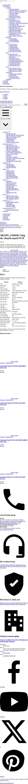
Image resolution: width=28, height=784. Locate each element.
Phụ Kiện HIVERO (14, 41)
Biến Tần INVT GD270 (15, 71)
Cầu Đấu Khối (13, 38)
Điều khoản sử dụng (5, 603)
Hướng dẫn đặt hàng (15, 565)
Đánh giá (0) (6, 271)
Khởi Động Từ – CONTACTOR (17, 33)
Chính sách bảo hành (10, 604)
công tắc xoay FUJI (14, 264)
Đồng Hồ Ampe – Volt (15, 55)
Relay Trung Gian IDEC (15, 51)
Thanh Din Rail (13, 14)
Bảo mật (11, 783)
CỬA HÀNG (6, 6)
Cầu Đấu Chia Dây (14, 9)
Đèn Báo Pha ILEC (14, 58)
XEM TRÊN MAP (4, 91)
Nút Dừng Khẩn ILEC (15, 62)
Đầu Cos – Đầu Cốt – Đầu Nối (17, 12)
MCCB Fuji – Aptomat (15, 22)
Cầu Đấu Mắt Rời (13, 40)
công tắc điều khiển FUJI (13, 255)
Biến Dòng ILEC (13, 54)
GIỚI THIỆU (6, 83)
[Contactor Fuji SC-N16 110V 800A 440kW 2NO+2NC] (11, 433)
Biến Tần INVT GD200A (15, 69)
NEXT (1, 231)
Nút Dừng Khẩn (13, 47)
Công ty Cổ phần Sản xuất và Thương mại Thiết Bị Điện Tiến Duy (14, 640)
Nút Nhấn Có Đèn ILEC (15, 60)
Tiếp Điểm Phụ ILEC (14, 65)
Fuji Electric (16, 265)
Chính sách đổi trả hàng (16, 603)
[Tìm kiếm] (25, 104)
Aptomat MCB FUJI (14, 20)
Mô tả (4, 269)
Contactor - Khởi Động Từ (6, 363)
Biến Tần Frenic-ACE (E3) (16, 29)
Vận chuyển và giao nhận (11, 566)
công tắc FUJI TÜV (20, 262)
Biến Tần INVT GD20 (15, 68)
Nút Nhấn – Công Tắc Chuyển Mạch (18, 23)
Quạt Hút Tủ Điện (13, 76)
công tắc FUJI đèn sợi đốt (13, 261)
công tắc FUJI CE (11, 258)
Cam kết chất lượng (5, 565)
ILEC (7, 52)
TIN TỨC (5, 81)
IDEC (7, 43)
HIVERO (8, 37)
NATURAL (9, 72)
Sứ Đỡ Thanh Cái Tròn (15, 17)
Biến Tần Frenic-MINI (15, 31)
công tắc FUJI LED (10, 262)
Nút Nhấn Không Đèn (14, 50)
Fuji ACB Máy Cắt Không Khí (17, 26)
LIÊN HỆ (5, 82)
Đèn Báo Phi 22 (13, 45)
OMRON (8, 79)
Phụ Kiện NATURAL (14, 78)
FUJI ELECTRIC (10, 19)
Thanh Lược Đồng (14, 13)
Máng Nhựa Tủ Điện (14, 16)
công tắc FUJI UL (4, 264)
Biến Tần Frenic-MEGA (15, 30)
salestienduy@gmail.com (9, 655)
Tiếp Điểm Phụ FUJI (14, 34)
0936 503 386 (6, 653)
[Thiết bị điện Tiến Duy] (6, 102)
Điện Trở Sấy (12, 75)
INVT (7, 67)
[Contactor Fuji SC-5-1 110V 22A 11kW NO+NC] (11, 470)
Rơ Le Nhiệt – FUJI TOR (15, 36)
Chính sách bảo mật (20, 604)
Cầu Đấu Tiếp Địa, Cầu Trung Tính (18, 10)
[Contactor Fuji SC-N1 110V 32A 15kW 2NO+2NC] (11, 396)
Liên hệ (4, 567)
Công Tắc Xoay (13, 44)
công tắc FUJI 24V (18, 257)
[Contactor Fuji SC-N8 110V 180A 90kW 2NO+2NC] (11, 359)
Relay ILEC (12, 57)
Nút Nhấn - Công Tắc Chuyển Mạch (9, 224)
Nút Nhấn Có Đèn (13, 24)
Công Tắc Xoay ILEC (14, 64)
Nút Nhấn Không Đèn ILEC (16, 61)
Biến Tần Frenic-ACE (14, 27)
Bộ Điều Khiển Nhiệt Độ (15, 74)
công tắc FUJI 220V (8, 257)
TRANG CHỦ (7, 5)
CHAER (8, 7)
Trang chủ (3, 222)
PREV (1, 230)
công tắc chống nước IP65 (11, 254)
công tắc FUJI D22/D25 (11, 260)
